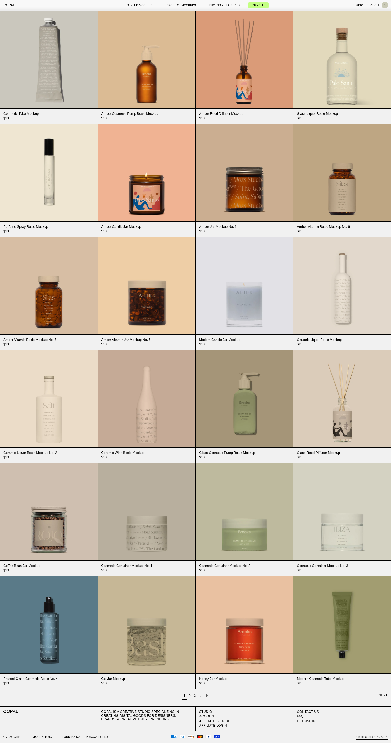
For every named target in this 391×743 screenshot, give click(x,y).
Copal (9, 5)
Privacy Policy (97, 736)
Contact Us (308, 712)
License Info (308, 721)
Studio (205, 712)
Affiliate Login (213, 725)
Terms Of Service (40, 736)
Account (207, 716)
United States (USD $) (370, 736)
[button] (385, 5)
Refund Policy (70, 736)
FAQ (300, 716)
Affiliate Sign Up (214, 721)
